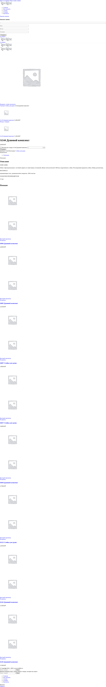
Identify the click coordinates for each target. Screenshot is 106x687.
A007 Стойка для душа (8, 363)
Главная (2, 105)
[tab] (6, 155)
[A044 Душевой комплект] (12, 451)
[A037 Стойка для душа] (12, 391)
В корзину (3, 149)
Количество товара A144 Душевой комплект (14, 147)
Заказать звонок (4, 16)
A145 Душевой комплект (7, 136)
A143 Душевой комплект (7, 120)
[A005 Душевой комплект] (12, 272)
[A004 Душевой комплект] (12, 212)
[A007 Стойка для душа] (12, 332)
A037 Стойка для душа (8, 423)
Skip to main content (15, 0)
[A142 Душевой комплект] (12, 571)
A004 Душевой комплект (9, 243)
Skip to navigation (5, 0)
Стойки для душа (10, 105)
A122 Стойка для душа (8, 542)
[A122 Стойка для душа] (12, 511)
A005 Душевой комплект (9, 303)
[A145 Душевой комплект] (12, 630)
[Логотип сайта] (6, 4)
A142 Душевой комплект (9, 602)
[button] (3, 240)
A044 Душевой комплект (9, 482)
